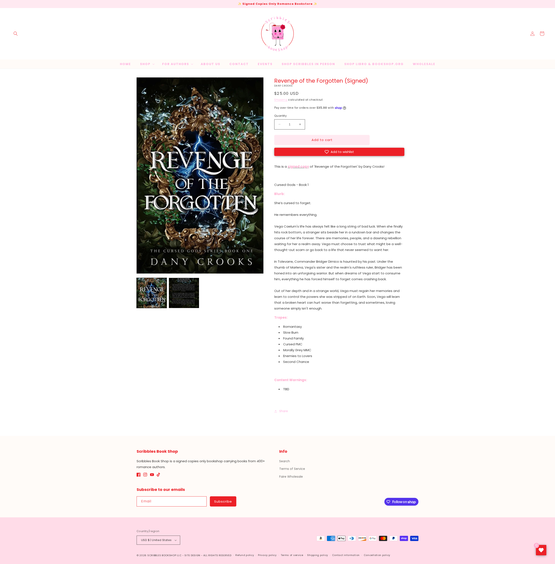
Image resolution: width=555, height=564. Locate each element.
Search (284, 461)
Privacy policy (267, 555)
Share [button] (283, 411)
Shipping (280, 100)
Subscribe (223, 501)
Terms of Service (292, 469)
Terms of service (292, 555)
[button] (15, 33)
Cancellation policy (377, 555)
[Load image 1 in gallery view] (152, 293)
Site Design (192, 555)
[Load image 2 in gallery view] (184, 293)
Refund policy (244, 555)
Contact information (346, 555)
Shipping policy (317, 555)
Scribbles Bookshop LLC (164, 555)
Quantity (280, 116)
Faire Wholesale (291, 476)
